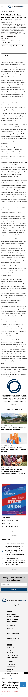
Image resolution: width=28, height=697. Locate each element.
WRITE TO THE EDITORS (11, 526)
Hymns (9, 650)
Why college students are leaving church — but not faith (15, 563)
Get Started (23, 684)
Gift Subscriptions (13, 636)
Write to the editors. (19, 49)
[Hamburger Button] (2, 6)
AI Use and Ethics (12, 621)
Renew (9, 631)
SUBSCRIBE (6, 517)
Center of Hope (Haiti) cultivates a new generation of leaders (13, 428)
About (10, 611)
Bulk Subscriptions (13, 638)
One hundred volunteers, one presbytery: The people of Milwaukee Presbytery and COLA (13, 471)
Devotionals (11, 647)
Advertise (10, 669)
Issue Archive (11, 641)
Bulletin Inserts (12, 657)
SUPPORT (11, 662)
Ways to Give (11, 667)
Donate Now (11, 664)
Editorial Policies (13, 616)
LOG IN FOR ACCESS (10, 520)
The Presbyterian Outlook (14, 396)
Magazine (11, 626)
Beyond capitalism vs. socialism (14, 543)
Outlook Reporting (9, 11)
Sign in (10, 678)
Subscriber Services (13, 633)
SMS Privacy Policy (13, 619)
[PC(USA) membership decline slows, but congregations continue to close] (14, 438)
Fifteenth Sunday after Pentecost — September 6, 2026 (15, 559)
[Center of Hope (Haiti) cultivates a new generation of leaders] (14, 419)
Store (9, 645)
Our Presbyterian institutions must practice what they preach (15, 547)
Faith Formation (12, 655)
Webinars (10, 652)
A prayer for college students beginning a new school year (14, 551)
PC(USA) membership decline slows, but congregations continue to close (13, 449)
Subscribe (14, 589)
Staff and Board (12, 614)
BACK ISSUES (7, 523)
